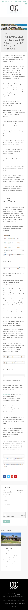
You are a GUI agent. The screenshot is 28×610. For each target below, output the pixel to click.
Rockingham (6, 394)
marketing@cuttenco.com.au (18, 1)
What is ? (6, 508)
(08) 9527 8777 (5, 1)
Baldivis (5, 289)
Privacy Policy (14, 603)
